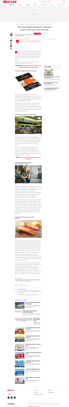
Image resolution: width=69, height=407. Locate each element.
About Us (36, 390)
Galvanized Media (35, 403)
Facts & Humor (60, 4)
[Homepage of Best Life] (11, 390)
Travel (52, 4)
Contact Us (36, 392)
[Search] (64, 1)
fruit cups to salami (24, 51)
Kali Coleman (11, 37)
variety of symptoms (28, 199)
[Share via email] (11, 48)
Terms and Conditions (38, 394)
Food (16, 285)
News (21, 285)
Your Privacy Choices (35, 406)
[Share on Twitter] (11, 43)
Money (34, 4)
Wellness (28, 4)
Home (18, 24)
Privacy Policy (51, 392)
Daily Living (11, 4)
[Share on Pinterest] (11, 46)
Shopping (20, 4)
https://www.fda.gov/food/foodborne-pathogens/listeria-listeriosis (30, 294)
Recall (26, 285)
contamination (34, 53)
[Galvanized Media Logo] (11, 403)
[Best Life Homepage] (10, 1)
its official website (22, 141)
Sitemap (49, 390)
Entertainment (43, 4)
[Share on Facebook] (11, 41)
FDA (16, 92)
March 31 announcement (21, 94)
